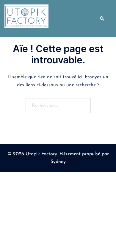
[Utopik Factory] (26, 18)
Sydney (58, 161)
